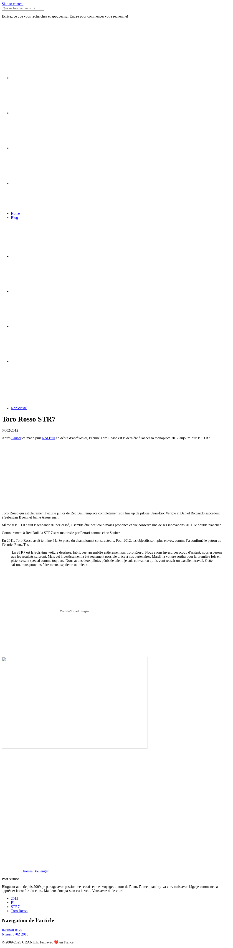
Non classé (19, 408)
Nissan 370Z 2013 (15, 934)
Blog (14, 218)
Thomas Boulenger (34, 871)
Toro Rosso (19, 911)
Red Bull (48, 438)
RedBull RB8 (12, 930)
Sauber (16, 438)
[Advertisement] (116, 476)
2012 (14, 898)
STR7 (15, 907)
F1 (13, 903)
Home (15, 213)
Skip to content (12, 4)
